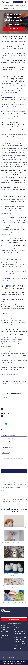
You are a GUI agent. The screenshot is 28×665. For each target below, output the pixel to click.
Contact (2, 644)
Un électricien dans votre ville (20, 637)
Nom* (2, 429)
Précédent (14, 475)
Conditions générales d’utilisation (17, 655)
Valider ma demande (14, 471)
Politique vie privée (22, 657)
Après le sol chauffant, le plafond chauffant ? (14, 559)
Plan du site (15, 657)
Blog (2, 633)
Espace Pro (16, 627)
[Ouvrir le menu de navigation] (25, 2)
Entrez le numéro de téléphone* (8, 435)
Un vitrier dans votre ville (19, 641)
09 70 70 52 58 (19, 2)
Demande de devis (14, 24)
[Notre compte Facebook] (17, 648)
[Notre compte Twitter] (20, 648)
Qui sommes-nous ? (5, 627)
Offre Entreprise (4, 637)
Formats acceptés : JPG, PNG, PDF (8, 450)
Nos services (16, 645)
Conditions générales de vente (7, 657)
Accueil (5, 5)
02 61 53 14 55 (14, 29)
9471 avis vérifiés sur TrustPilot (18, 501)
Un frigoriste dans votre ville (20, 643)
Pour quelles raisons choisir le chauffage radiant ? (14, 602)
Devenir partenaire (5, 639)
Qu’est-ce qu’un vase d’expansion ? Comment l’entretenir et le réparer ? (14, 574)
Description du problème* (7, 455)
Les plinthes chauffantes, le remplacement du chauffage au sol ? (14, 586)
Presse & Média (4, 635)
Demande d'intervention (14, 619)
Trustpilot (4, 397)
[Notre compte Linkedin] (15, 648)
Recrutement (17, 629)
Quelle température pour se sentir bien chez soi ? (14, 527)
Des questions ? (4, 631)
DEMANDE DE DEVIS (14, 615)
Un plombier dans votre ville (20, 631)
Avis (2, 641)
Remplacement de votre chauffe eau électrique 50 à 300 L (14, 543)
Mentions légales (7, 655)
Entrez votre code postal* (7, 441)
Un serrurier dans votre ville (20, 639)
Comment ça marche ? (6, 629)
